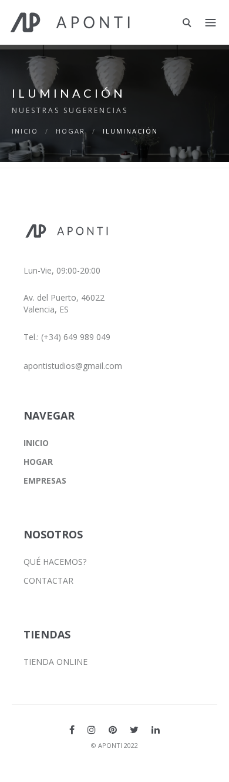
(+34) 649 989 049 (75, 336)
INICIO (25, 131)
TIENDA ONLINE (55, 661)
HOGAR (70, 131)
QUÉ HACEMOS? (54, 561)
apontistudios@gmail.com (72, 365)
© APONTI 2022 (114, 745)
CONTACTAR (48, 580)
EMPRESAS (44, 480)
